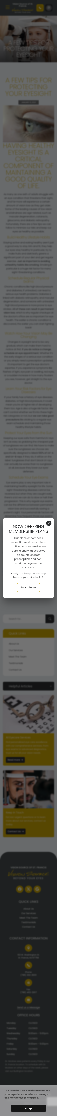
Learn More (28, 587)
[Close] (48, 523)
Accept (28, 1108)
